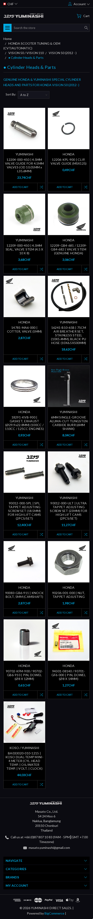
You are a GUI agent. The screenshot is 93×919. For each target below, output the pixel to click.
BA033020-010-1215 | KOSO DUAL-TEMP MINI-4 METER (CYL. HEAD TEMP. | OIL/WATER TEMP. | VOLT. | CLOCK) (24, 760)
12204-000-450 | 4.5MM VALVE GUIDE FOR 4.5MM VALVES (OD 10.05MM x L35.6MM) (24, 165)
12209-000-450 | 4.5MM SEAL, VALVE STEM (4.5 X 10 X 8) (24, 249)
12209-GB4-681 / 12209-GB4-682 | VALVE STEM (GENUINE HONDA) (68, 249)
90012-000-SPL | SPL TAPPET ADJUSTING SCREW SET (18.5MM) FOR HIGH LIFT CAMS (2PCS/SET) (24, 510)
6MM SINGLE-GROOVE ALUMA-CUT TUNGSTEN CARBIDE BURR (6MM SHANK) (69, 423)
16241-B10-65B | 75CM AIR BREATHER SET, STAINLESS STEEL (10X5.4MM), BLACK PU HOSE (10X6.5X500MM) (68, 335)
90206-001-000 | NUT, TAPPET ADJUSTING (68, 595)
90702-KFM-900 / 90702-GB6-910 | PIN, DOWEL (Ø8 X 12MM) (24, 675)
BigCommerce (54, 913)
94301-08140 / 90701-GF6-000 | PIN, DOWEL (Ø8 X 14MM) (68, 675)
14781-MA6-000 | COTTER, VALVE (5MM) (24, 329)
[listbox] (33, 95)
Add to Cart (20, 186)
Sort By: (11, 94)
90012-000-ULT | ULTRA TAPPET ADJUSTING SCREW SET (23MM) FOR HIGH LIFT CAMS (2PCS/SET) (68, 510)
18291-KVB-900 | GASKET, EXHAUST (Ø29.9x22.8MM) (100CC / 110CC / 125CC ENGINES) (24, 423)
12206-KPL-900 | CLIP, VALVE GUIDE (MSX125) (68, 161)
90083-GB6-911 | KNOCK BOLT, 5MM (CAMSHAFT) (24, 595)
